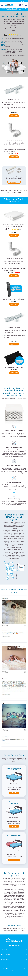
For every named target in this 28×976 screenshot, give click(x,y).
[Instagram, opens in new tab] (16, 945)
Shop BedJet (14, 792)
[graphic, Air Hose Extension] (14, 89)
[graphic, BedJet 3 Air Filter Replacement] (14, 358)
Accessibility (21, 968)
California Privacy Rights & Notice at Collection (13, 969)
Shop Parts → (14, 182)
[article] (14, 431)
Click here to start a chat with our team (17, 191)
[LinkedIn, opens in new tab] (19, 945)
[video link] (14, 618)
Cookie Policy (12, 968)
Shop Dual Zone (14, 860)
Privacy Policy (6, 968)
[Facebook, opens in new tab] (10, 945)
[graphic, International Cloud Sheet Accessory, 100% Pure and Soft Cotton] (14, 215)
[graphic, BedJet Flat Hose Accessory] (14, 130)
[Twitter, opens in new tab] (13, 945)
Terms (17, 968)
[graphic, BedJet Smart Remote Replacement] (14, 289)
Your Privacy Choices (13, 971)
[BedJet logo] (8, 4)
